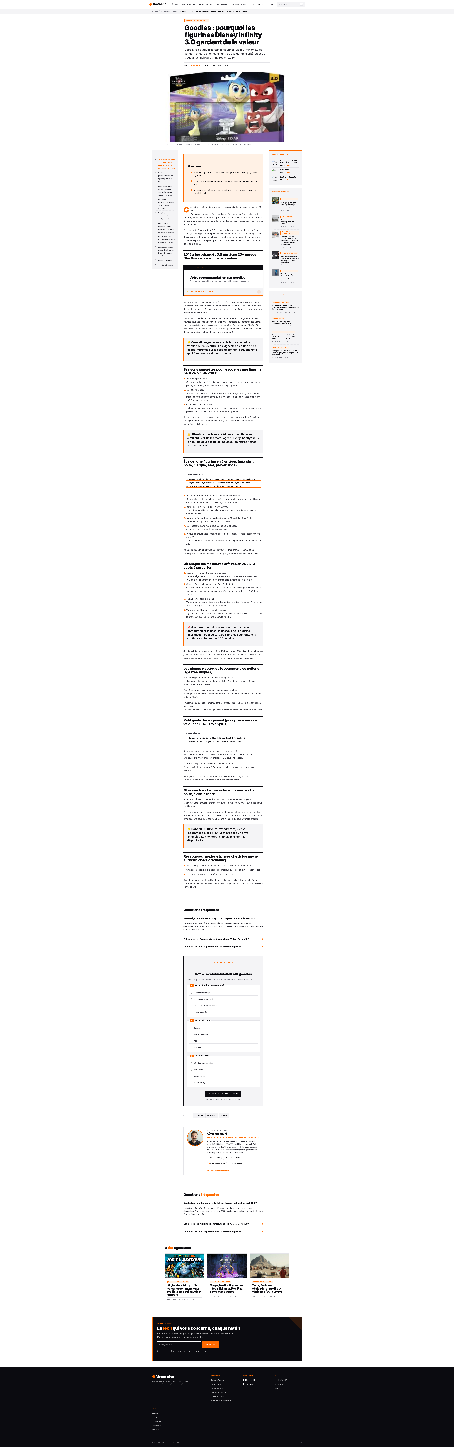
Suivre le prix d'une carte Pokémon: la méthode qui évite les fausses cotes (288, 205)
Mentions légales (158, 1421)
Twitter (200, 1115)
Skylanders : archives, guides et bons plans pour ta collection (214, 742)
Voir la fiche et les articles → (219, 1171)
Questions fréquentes (166, 260)
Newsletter (279, 1384)
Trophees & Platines (238, 4)
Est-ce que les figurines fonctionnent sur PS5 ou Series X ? (216, 939)
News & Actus (221, 4)
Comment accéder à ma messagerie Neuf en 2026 (289, 222)
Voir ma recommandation (223, 1094)
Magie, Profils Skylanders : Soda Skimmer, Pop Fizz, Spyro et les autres (218, 483)
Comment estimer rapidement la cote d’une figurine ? (212, 946)
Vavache (159, 4)
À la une (175, 4)
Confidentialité (157, 1426)
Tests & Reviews (188, 4)
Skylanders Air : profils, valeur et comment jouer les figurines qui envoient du (220, 479)
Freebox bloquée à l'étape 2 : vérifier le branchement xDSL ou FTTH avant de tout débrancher (289, 240)
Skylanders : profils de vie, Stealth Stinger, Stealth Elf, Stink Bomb (215, 738)
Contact (155, 1417)
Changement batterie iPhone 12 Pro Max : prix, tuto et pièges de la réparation (289, 259)
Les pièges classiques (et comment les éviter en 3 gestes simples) (166, 216)
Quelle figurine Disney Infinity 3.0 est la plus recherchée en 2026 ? (220, 918)
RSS (276, 1388)
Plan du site (156, 1430)
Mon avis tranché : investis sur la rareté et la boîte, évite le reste (166, 240)
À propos (155, 1413)
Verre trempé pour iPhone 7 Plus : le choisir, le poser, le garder (287, 277)
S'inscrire (210, 1345)
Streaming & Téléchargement (221, 1400)
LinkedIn (212, 1115)
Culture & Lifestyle (217, 1396)
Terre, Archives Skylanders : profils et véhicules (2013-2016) (213, 486)
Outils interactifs (281, 1380)
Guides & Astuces (205, 4)
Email (225, 1115)
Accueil (155, 11)
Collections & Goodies (258, 4)
